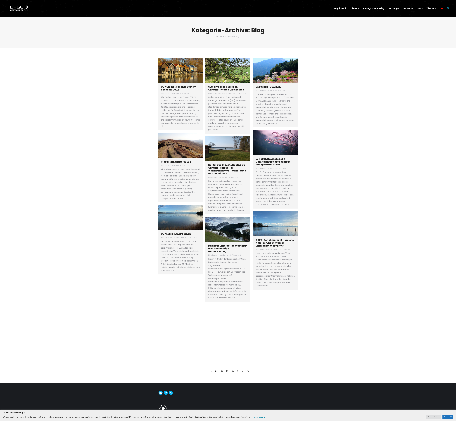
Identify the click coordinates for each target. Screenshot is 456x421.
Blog (162, 93)
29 (227, 371)
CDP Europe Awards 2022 (176, 233)
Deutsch (168, 237)
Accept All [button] (448, 417)
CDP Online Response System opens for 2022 (178, 88)
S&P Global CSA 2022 (268, 86)
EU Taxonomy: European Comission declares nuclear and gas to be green (273, 161)
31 (238, 371)
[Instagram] (170, 392)
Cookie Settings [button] (434, 417)
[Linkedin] (160, 392)
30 (233, 371)
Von (176, 93)
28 (222, 371)
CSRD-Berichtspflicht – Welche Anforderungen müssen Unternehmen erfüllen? (275, 242)
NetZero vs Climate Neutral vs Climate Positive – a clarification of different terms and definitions (227, 169)
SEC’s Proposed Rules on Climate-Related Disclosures (226, 88)
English (167, 93)
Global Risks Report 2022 (176, 161)
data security (260, 417)
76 (248, 371)
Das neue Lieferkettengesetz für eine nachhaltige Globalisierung (227, 248)
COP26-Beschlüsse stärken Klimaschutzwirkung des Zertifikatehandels (177, 308)
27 (216, 371)
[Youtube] (165, 392)
